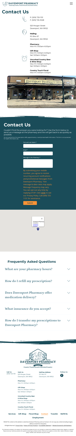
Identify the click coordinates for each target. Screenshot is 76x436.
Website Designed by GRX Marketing (61, 425)
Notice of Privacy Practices (31, 425)
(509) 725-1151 (37, 17)
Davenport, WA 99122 (39, 28)
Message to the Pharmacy (31, 157)
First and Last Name (30, 142)
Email (25, 150)
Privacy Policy (19, 425)
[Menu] (71, 3)
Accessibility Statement (45, 425)
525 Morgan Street (37, 26)
